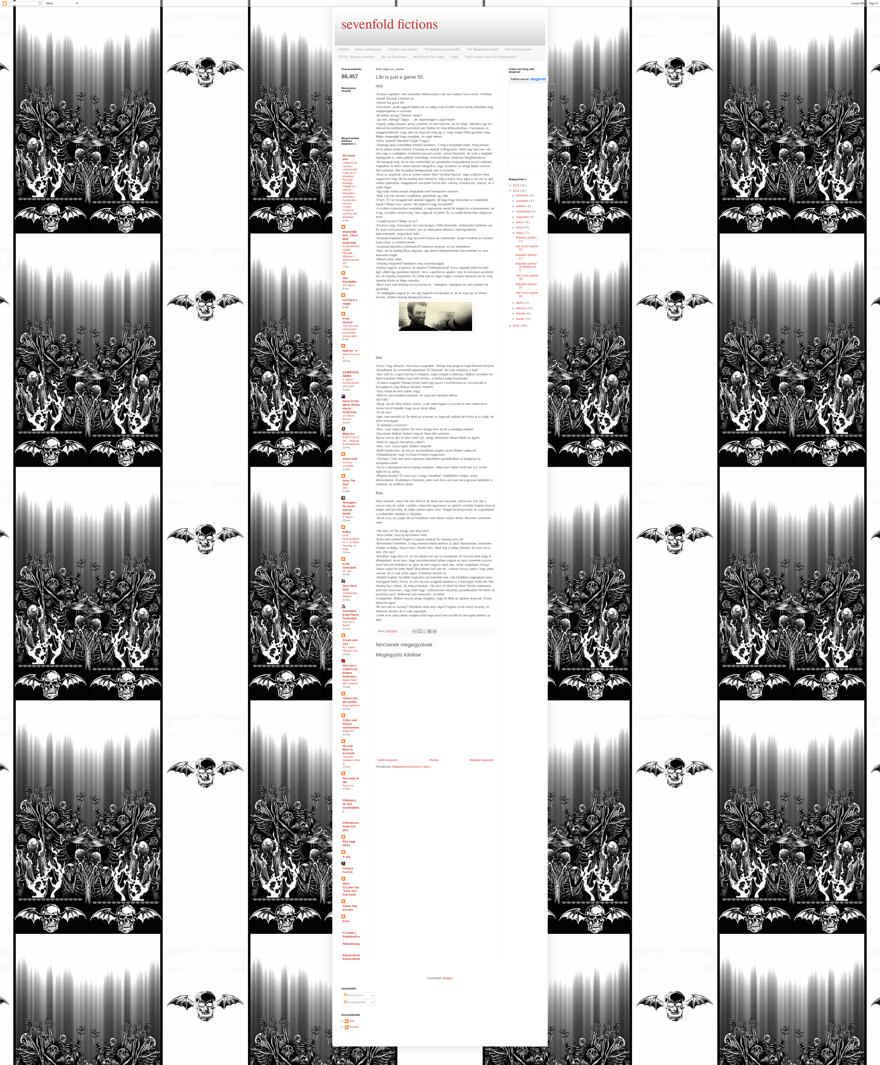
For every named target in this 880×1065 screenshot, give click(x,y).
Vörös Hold (350, 459)
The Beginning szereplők (442, 49)
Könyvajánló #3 (351, 705)
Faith (454, 57)
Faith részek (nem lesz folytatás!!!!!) (490, 57)
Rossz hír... (349, 785)
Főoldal (343, 49)
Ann (352, 1021)
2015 (516, 185)
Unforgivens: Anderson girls (351, 826)
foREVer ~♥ (350, 350)
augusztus (523, 217)
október (521, 206)
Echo (346, 921)
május (520, 233)
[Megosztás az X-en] (424, 631)
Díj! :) (346, 487)
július (519, 222)
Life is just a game (518, 49)
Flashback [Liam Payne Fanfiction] (351, 615)
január (520, 318)
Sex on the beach (394, 57)
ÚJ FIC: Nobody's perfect (356, 57)
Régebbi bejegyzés (482, 760)
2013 (516, 325)
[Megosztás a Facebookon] (429, 631)
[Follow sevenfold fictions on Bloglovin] (528, 81)
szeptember (523, 211)
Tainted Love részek (402, 49)
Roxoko (354, 1027)
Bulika (347, 532)
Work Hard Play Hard (428, 57)
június (520, 227)
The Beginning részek (482, 49)
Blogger (447, 978)
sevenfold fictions (389, 23)
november (522, 201)
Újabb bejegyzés (387, 760)
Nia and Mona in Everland (348, 749)
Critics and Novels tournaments (351, 724)
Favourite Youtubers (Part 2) (351, 760)
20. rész (347, 571)
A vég (346, 857)
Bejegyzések (355, 995)
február (521, 313)
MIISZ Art (349, 434)
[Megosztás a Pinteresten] (434, 631)
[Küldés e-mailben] (414, 631)
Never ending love (368, 49)
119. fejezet (349, 285)
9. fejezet (348, 517)
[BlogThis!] (419, 631)
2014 (516, 190)
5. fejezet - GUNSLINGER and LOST (351, 383)
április (520, 302)
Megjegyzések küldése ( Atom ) (411, 766)
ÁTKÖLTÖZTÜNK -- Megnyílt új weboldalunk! (351, 441)
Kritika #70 (348, 731)
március (521, 308)
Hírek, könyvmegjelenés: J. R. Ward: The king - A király (351, 542)
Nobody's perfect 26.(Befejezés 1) (526, 267)
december (522, 195)
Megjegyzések (356, 1002)
